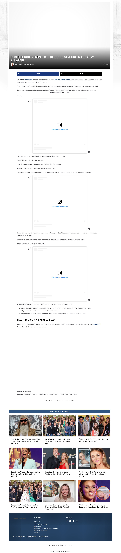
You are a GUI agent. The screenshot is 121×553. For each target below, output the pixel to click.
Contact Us (37, 521)
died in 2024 (96, 324)
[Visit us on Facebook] (74, 521)
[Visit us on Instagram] (67, 521)
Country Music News (51, 394)
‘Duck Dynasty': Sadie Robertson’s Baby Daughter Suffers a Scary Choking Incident (93, 506)
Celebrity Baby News (29, 394)
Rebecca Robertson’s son (62, 79)
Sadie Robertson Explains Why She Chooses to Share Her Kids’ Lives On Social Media (57, 507)
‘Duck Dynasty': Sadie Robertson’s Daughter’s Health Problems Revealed (57, 473)
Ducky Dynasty (28, 79)
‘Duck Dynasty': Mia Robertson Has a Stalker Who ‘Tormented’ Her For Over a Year (58, 441)
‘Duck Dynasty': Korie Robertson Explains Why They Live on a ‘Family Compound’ (24, 506)
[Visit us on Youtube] (71, 521)
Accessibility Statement (40, 524)
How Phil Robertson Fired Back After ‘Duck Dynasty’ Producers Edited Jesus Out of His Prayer (25, 441)
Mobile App (37, 532)
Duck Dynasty (27, 391)
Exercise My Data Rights (40, 530)
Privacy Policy (37, 526)
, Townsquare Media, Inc (32, 536)
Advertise (36, 523)
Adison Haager (17, 64)
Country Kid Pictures (40, 394)
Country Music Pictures (63, 394)
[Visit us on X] (77, 521)
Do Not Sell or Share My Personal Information (46, 528)
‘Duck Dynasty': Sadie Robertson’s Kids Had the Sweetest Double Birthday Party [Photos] (25, 474)
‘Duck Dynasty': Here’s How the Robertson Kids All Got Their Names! (93, 440)
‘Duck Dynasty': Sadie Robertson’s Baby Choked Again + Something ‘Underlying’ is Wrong (93, 474)
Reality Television (74, 394)
